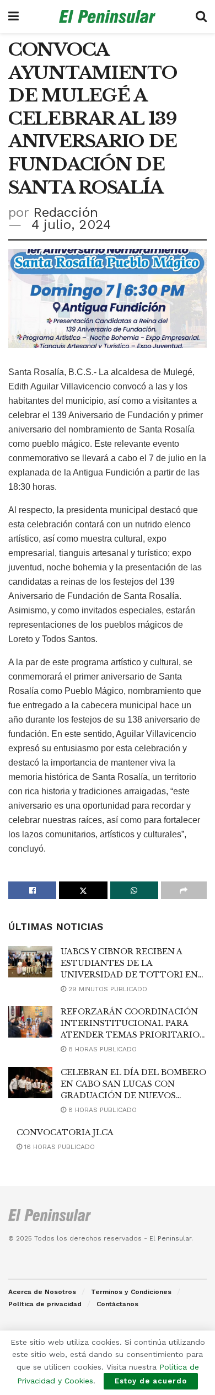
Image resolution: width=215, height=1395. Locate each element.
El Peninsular (170, 1238)
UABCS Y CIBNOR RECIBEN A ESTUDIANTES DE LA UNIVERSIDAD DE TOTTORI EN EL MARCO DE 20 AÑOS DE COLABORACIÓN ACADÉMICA (129, 975)
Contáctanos (117, 1304)
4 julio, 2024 (71, 224)
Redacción (65, 212)
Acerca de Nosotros (42, 1292)
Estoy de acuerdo (151, 1381)
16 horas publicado (58, 1147)
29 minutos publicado (106, 989)
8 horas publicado (101, 1049)
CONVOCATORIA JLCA (65, 1132)
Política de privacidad (45, 1304)
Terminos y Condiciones (131, 1292)
